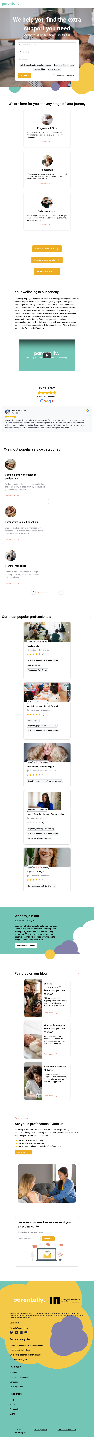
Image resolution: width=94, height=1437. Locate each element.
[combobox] (48, 45)
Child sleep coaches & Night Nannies (25, 1355)
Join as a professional (19, 1377)
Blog (12, 1400)
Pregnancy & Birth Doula (20, 1350)
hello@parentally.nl (20, 1328)
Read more (48, 1013)
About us (13, 1372)
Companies (14, 1382)
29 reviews (51, 396)
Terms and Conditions (67, 1429)
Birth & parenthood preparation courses (26, 1345)
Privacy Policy (41, 1429)
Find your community (26, 945)
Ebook (12, 1404)
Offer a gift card (16, 1387)
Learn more (45, 141)
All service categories (19, 1359)
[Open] (73, 44)
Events (13, 1414)
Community (14, 1409)
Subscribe (48, 1239)
